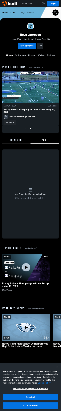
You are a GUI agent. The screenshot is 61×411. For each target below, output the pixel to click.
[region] (30, 387)
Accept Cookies (30, 405)
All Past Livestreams (36, 308)
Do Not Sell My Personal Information (30, 389)
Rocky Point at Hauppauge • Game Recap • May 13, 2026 (29, 110)
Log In (53, 3)
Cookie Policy (44, 383)
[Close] (57, 367)
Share (11, 122)
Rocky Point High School (22, 116)
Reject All (30, 397)
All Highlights (34, 67)
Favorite (29, 46)
